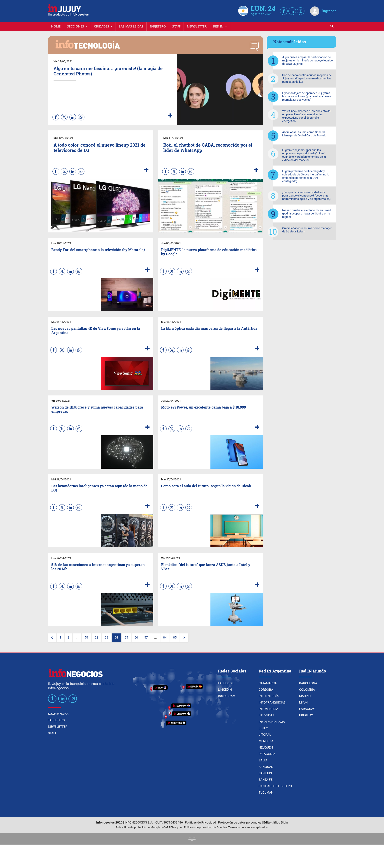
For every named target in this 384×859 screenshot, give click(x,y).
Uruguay (306, 715)
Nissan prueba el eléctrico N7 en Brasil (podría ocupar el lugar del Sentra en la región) (306, 213)
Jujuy (263, 728)
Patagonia (267, 754)
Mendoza (266, 741)
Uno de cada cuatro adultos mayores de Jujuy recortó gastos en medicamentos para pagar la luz (307, 78)
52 (96, 637)
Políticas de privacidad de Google (205, 827)
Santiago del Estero (275, 786)
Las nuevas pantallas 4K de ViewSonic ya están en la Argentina (95, 330)
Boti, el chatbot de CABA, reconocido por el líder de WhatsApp (207, 147)
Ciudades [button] (102, 26)
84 (165, 637)
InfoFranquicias (272, 702)
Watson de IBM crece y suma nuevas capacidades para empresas (97, 409)
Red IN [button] (218, 26)
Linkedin (225, 689)
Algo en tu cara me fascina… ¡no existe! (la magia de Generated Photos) (108, 71)
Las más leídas (131, 26)
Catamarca (268, 683)
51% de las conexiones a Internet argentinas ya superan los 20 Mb (98, 566)
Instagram (226, 696)
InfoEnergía (269, 696)
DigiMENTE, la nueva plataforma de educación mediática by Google (209, 251)
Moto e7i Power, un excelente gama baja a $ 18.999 (203, 407)
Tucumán (266, 792)
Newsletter (197, 26)
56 (136, 637)
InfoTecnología (272, 721)
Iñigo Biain (280, 822)
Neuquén (266, 747)
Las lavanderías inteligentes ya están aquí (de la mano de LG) (99, 488)
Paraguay (307, 709)
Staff (176, 26)
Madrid (305, 696)
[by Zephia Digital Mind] (192, 839)
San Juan (266, 767)
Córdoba (266, 689)
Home (56, 26)
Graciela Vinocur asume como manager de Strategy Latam (307, 229)
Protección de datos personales (239, 822)
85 (175, 637)
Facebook (226, 683)
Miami (303, 702)
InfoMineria (268, 709)
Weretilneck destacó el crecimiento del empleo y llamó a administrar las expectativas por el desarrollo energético (306, 116)
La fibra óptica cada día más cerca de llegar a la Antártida (209, 328)
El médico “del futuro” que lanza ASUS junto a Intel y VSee (205, 566)
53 (106, 637)
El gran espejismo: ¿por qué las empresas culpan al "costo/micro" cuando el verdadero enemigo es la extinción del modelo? (304, 155)
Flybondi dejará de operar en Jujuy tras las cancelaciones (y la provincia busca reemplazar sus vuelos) (306, 96)
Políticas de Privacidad (200, 822)
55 (126, 637)
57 (146, 637)
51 (86, 637)
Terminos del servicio (241, 827)
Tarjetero (158, 26)
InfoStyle (267, 715)
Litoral (265, 734)
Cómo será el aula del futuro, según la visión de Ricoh (206, 486)
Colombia (307, 689)
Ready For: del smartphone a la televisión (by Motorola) (98, 249)
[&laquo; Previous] (52, 637)
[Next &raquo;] (184, 637)
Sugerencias (58, 714)
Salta (263, 760)
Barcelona (308, 683)
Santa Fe (265, 779)
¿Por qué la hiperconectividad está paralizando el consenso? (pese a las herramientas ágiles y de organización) (306, 195)
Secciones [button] (76, 26)
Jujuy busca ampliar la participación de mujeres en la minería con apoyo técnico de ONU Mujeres (307, 60)
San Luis (265, 773)
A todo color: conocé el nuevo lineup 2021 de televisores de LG (100, 147)
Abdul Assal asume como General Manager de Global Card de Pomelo (304, 133)
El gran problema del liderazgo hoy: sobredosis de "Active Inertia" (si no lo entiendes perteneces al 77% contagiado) (305, 176)
